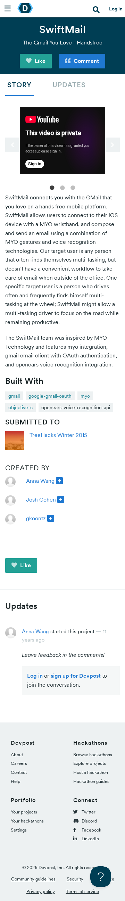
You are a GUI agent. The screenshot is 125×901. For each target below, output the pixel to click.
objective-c (20, 407)
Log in (116, 9)
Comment (85, 60)
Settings (19, 830)
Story (19, 84)
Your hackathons (27, 821)
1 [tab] (52, 187)
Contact (19, 772)
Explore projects (89, 763)
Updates (69, 84)
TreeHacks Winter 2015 (58, 434)
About (17, 755)
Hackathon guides (91, 781)
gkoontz (36, 518)
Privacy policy (40, 891)
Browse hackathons (92, 755)
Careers (19, 763)
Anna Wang (40, 480)
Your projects (24, 812)
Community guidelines (33, 879)
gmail (14, 396)
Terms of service (82, 891)
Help (15, 781)
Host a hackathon (90, 772)
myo (85, 396)
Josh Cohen (41, 499)
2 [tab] (62, 187)
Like (39, 60)
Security (75, 879)
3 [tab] (72, 187)
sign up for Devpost (76, 675)
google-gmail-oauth (50, 396)
